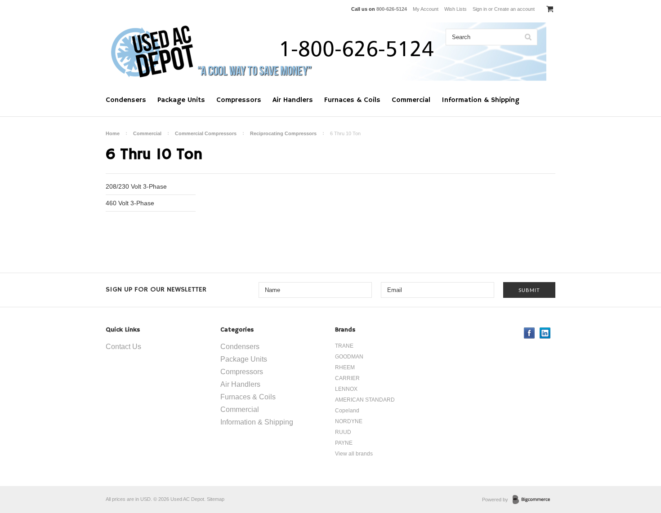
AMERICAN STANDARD (365, 400)
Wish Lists (455, 9)
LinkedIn (545, 333)
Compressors (238, 100)
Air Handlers (292, 100)
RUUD (343, 432)
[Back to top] (636, 470)
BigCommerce (534, 500)
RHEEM (345, 367)
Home (113, 133)
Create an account (514, 9)
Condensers (126, 100)
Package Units (181, 100)
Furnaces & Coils (352, 100)
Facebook (529, 333)
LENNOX (346, 389)
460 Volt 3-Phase (130, 203)
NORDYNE (348, 421)
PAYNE (344, 443)
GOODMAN (349, 357)
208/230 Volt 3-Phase (136, 186)
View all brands (354, 454)
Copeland (347, 410)
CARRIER (347, 378)
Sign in (480, 9)
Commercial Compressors (206, 133)
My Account (425, 9)
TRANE (344, 346)
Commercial (411, 100)
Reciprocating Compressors (283, 133)
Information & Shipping (480, 100)
